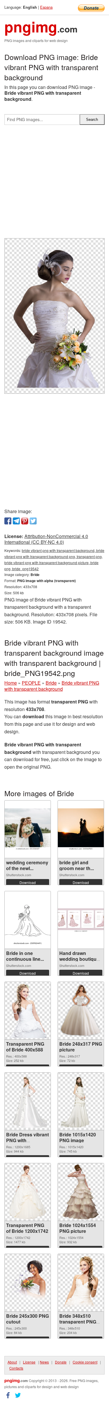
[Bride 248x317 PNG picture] (80, 1010)
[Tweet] (33, 520)
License (29, 1361)
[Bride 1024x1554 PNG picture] (80, 1192)
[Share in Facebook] (7, 520)
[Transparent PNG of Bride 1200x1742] (28, 1192)
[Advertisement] (54, 184)
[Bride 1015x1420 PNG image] (80, 1101)
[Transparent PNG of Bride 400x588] (27, 1010)
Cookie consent (85, 1361)
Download (27, 882)
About (12, 1361)
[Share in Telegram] (16, 520)
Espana (46, 7)
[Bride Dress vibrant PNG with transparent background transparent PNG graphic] (27, 1101)
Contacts (16, 1368)
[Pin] (24, 520)
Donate (61, 1361)
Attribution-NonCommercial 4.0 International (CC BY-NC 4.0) (46, 539)
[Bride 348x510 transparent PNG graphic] (80, 1282)
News (44, 1361)
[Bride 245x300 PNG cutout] (27, 1282)
